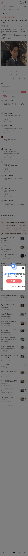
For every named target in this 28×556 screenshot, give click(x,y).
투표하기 (14, 281)
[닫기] (23, 268)
